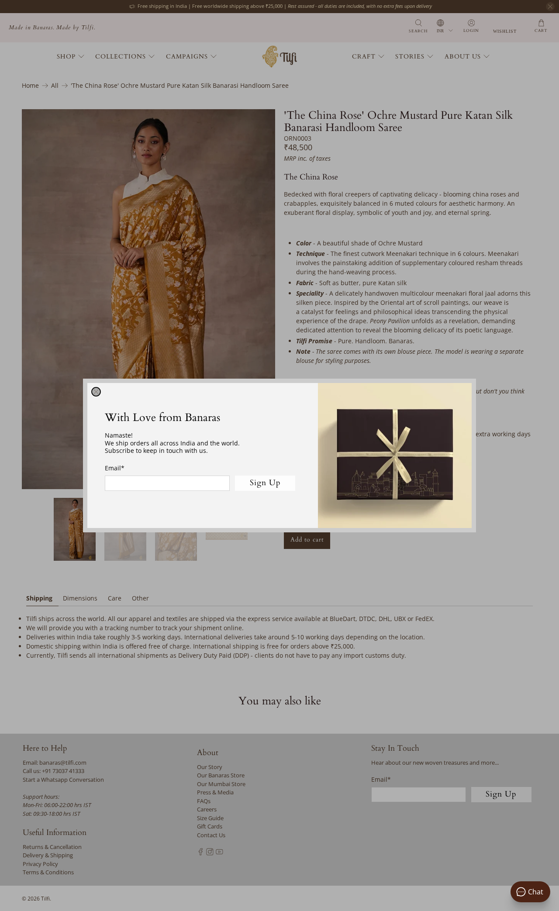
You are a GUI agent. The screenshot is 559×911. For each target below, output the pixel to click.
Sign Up (265, 483)
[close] (96, 391)
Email (114, 468)
